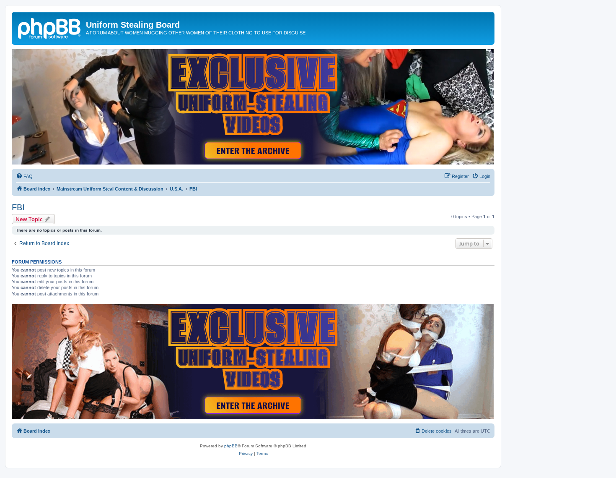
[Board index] (50, 27)
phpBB (231, 446)
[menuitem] (24, 176)
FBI (18, 207)
